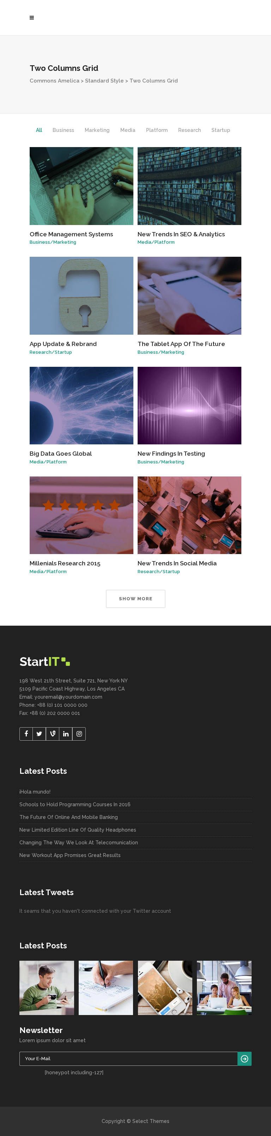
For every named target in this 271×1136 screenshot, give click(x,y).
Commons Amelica (54, 81)
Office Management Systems (71, 234)
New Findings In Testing (171, 453)
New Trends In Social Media (177, 563)
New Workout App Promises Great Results (70, 855)
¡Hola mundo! (34, 792)
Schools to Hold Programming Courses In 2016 (75, 804)
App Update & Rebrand (63, 343)
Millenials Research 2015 (65, 563)
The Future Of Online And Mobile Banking (68, 817)
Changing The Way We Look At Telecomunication (78, 842)
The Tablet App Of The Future (181, 343)
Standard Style (104, 81)
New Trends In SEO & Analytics (181, 234)
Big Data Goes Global (61, 453)
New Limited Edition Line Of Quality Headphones (77, 830)
